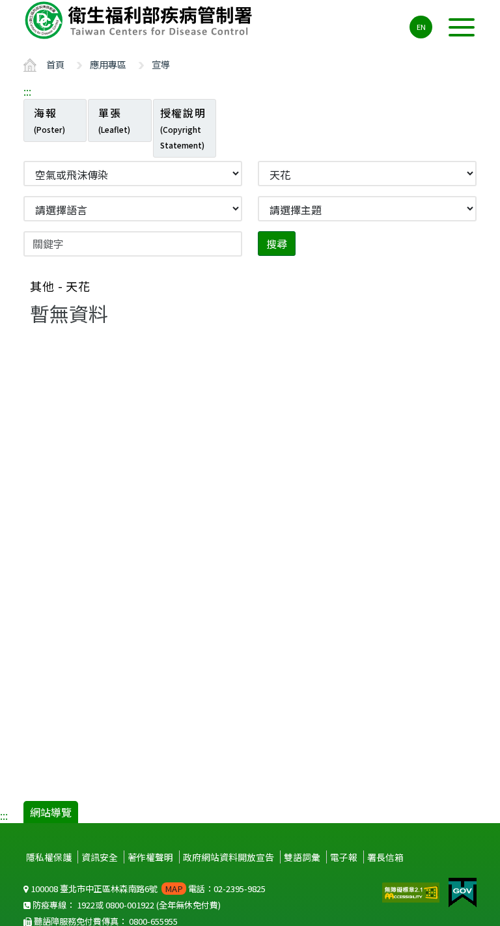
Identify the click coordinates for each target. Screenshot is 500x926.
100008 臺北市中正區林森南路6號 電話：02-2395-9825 (147, 888)
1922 (86, 905)
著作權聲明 (150, 856)
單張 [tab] (114, 120)
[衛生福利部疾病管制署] (140, 20)
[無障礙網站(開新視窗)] (412, 891)
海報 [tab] (49, 120)
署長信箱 (385, 856)
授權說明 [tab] (183, 127)
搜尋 (276, 243)
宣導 (161, 64)
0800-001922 (129, 905)
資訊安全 (99, 856)
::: (27, 91)
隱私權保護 (49, 856)
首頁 (55, 64)
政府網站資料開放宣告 (228, 856)
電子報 (343, 856)
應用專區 (108, 64)
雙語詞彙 (302, 856)
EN (421, 26)
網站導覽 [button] (51, 812)
